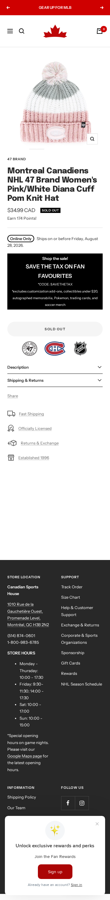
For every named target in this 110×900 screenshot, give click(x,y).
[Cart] (100, 31)
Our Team (16, 807)
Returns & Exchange (40, 443)
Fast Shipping (31, 413)
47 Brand (16, 159)
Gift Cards (70, 663)
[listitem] (30, 344)
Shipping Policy (21, 797)
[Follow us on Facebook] (68, 803)
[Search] (21, 31)
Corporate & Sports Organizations (79, 638)
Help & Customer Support (77, 611)
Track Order (71, 586)
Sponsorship (72, 652)
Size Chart (70, 597)
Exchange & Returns (80, 624)
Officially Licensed (35, 428)
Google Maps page (24, 755)
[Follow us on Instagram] (82, 803)
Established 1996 (33, 457)
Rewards (69, 673)
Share (12, 395)
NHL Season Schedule (81, 684)
